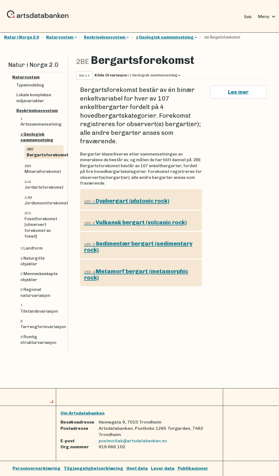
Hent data (137, 468)
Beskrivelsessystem (105, 37)
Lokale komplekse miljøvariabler (33, 97)
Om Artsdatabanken (82, 413)
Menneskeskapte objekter (39, 276)
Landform (31, 248)
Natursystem (60, 37)
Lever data (162, 468)
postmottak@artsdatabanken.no (133, 440)
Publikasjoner (193, 468)
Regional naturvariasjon (35, 292)
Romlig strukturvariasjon (38, 339)
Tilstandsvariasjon (39, 308)
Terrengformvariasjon (41, 324)
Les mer (238, 92)
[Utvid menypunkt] (61, 77)
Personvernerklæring (36, 468)
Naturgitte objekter (32, 261)
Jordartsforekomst (44, 185)
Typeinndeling (30, 85)
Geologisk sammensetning (165, 37)
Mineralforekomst (43, 169)
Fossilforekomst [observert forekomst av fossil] (41, 225)
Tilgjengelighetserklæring (93, 468)
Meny (267, 16)
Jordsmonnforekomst (44, 200)
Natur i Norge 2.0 (21, 37)
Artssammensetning (41, 122)
